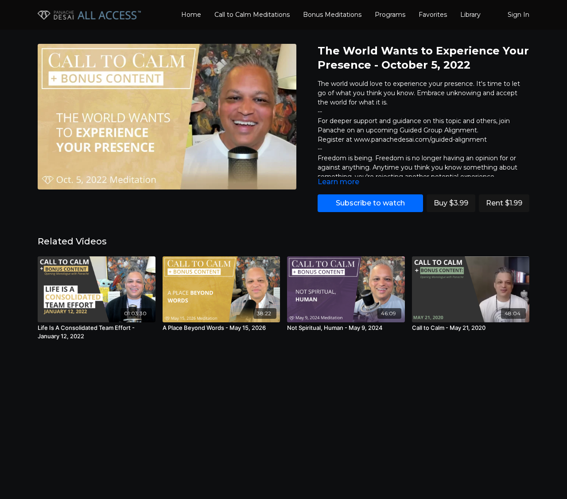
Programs (390, 15)
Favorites (433, 15)
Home (191, 15)
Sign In (518, 15)
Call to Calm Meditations (252, 15)
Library (470, 15)
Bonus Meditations (332, 15)
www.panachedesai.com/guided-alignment (420, 139)
